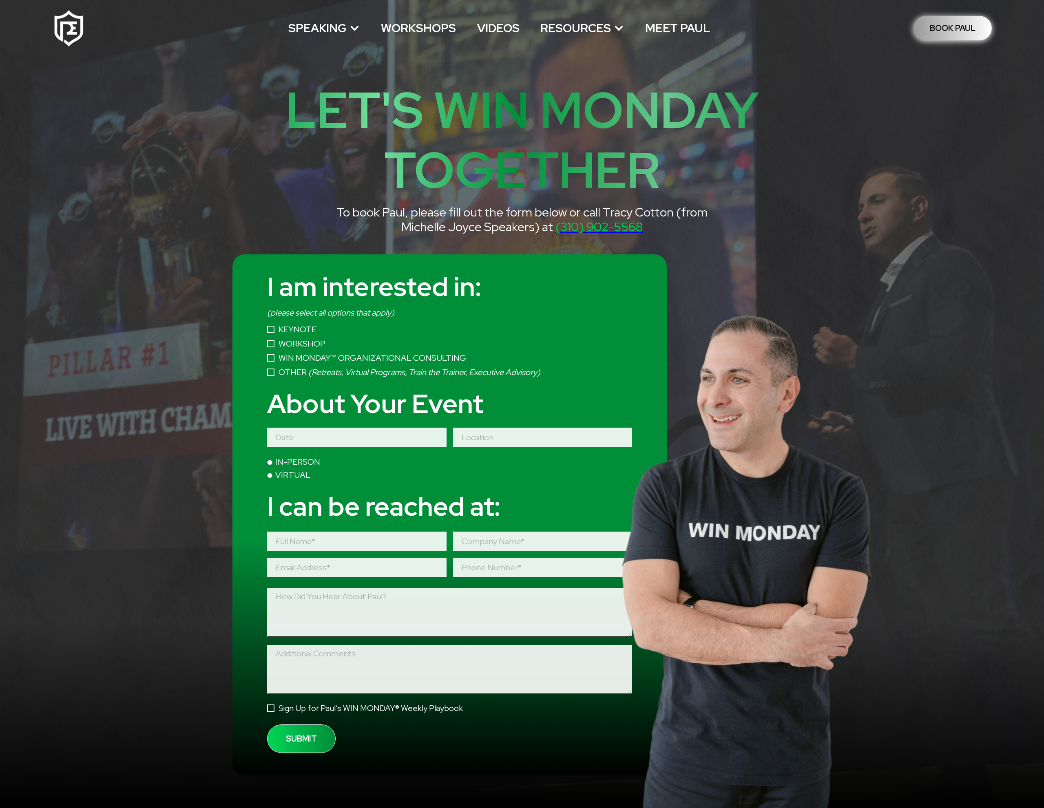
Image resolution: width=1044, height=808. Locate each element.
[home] (68, 28)
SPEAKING (317, 28)
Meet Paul (677, 28)
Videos (498, 28)
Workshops (418, 28)
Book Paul (952, 28)
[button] (324, 28)
